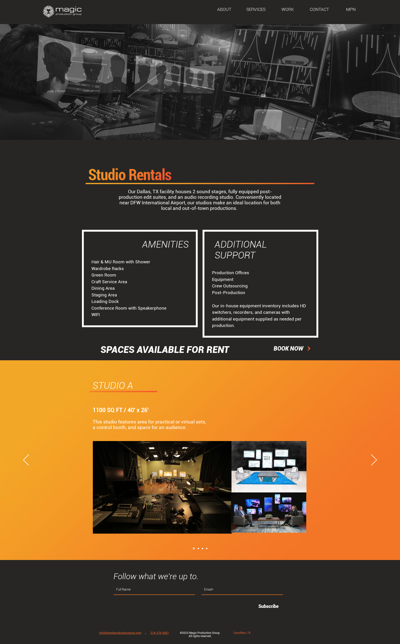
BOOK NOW (288, 348)
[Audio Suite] (202, 548)
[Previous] (26, 460)
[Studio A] (194, 549)
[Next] (374, 460)
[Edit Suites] (206, 548)
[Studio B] (198, 548)
